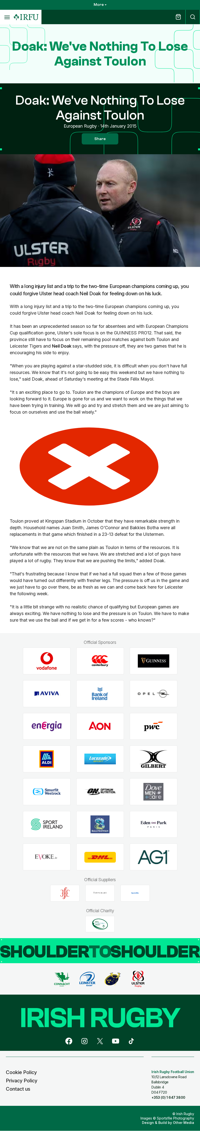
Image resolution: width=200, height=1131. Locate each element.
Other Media (183, 1122)
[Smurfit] (46, 792)
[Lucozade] (100, 759)
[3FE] (64, 893)
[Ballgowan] (100, 824)
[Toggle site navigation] (7, 17)
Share (100, 139)
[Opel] (153, 694)
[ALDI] (46, 759)
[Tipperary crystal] (100, 893)
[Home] (26, 17)
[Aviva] (46, 694)
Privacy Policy (21, 1081)
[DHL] (100, 857)
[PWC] (153, 726)
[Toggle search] (192, 17)
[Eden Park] (153, 824)
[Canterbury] (100, 661)
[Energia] (46, 726)
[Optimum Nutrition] (100, 792)
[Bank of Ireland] (100, 694)
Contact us (18, 1089)
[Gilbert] (153, 759)
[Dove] (153, 792)
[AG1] (153, 857)
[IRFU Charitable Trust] (100, 924)
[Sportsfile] (135, 893)
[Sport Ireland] (46, 824)
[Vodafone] (46, 661)
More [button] (99, 4)
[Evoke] (46, 857)
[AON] (100, 726)
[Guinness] (153, 661)
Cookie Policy (21, 1072)
